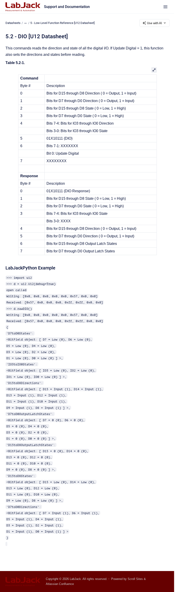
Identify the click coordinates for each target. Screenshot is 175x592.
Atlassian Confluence (60, 584)
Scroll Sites (135, 579)
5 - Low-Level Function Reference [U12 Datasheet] (62, 23)
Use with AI (154, 23)
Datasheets (13, 23)
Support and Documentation (67, 7)
